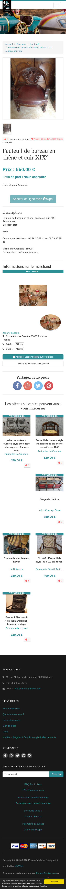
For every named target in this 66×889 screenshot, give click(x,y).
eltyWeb (19, 866)
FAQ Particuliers (33, 784)
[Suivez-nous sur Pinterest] (23, 755)
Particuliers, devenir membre (33, 797)
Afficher (19, 344)
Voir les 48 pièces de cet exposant (33, 364)
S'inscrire (56, 774)
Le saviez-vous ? (33, 810)
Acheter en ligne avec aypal (33, 199)
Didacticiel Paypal (33, 829)
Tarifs (5, 731)
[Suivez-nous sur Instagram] (29, 755)
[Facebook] (17, 385)
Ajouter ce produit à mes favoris (48, 139)
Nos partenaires (11, 708)
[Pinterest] (48, 385)
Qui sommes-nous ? (13, 714)
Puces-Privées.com (46, 873)
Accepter (54, 882)
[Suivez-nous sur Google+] (11, 755)
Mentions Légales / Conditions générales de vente (29, 737)
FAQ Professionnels (33, 790)
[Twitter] (38, 385)
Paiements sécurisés (33, 823)
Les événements (11, 720)
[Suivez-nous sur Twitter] (17, 755)
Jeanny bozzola (11, 332)
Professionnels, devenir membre (33, 803)
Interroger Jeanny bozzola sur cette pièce (34, 357)
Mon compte (9, 725)
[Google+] (27, 385)
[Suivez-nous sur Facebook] (5, 755)
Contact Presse (33, 816)
